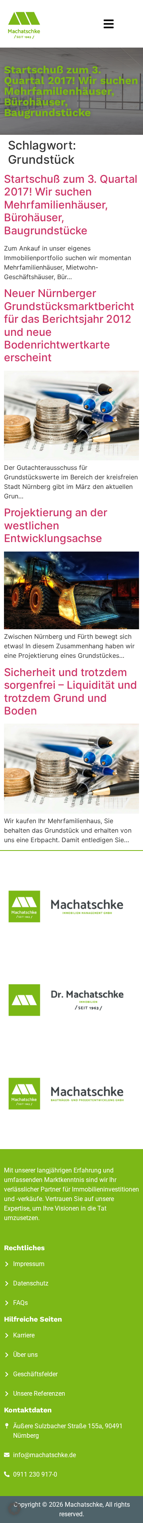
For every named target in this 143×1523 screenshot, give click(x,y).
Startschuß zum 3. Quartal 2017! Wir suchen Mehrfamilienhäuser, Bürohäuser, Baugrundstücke (70, 204)
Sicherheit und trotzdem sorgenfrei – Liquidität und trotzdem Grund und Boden (70, 691)
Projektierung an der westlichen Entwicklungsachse (55, 525)
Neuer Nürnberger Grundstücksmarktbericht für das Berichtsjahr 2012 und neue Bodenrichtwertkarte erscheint (69, 325)
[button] (109, 24)
